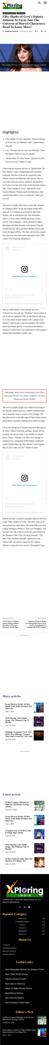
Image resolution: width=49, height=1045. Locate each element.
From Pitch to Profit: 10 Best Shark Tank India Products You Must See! (18, 706)
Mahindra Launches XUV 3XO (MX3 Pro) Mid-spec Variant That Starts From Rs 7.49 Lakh (18, 734)
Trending (21, 13)
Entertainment (9, 13)
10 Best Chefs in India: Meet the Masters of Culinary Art (19, 860)
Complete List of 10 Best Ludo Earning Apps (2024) (18, 832)
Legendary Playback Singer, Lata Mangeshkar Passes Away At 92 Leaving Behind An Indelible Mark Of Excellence (36, 624)
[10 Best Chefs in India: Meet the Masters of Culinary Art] (39, 862)
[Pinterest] (25, 37)
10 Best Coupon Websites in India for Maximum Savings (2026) (17, 804)
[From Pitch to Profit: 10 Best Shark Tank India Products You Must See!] (39, 708)
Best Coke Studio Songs (16, 974)
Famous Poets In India (15, 979)
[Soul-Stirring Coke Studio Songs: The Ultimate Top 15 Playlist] (39, 721)
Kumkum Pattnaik (11, 31)
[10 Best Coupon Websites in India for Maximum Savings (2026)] (39, 806)
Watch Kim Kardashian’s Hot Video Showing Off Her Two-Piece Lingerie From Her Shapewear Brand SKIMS (25, 395)
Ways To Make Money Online (18, 988)
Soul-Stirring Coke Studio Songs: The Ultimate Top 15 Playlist (17, 720)
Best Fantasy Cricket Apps (17, 1002)
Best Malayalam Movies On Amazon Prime (24, 969)
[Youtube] (29, 907)
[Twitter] (19, 37)
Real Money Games (14, 993)
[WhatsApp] (31, 37)
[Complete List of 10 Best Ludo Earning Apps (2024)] (39, 834)
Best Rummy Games (14, 998)
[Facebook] (13, 37)
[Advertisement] (24, 100)
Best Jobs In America (15, 983)
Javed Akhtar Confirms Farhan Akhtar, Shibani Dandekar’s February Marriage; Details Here (11, 624)
